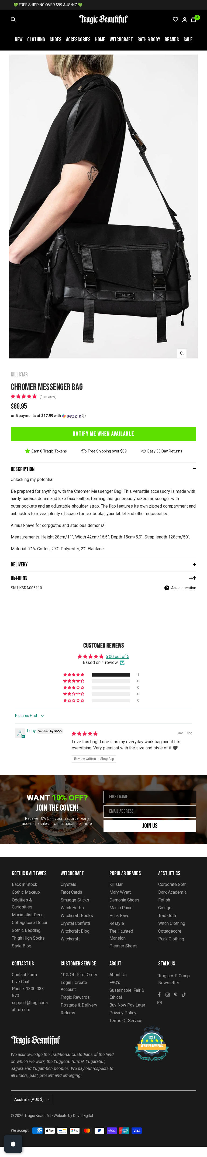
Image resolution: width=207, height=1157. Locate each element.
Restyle (116, 923)
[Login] (184, 19)
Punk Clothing (171, 939)
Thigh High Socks (28, 938)
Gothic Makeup (26, 892)
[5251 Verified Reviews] (146, 1029)
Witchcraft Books (77, 915)
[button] (24, 396)
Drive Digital (83, 1115)
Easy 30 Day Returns (164, 451)
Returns (19, 578)
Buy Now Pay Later (127, 1005)
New (19, 39)
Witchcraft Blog (75, 931)
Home (100, 39)
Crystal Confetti (75, 923)
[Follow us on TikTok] (184, 995)
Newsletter (168, 982)
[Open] (13, 1144)
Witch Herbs (72, 907)
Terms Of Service (125, 1020)
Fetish (164, 900)
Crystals (68, 884)
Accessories (78, 39)
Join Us (150, 826)
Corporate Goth (172, 884)
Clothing (36, 39)
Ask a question (183, 588)
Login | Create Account (74, 986)
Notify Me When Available (103, 433)
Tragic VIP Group (174, 975)
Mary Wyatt (120, 892)
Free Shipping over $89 (107, 451)
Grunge (164, 907)
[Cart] (193, 19)
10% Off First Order (79, 974)
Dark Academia (172, 892)
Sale (188, 39)
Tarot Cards (71, 892)
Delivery (19, 564)
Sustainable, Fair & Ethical (126, 994)
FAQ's (114, 982)
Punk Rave (119, 915)
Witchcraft (121, 39)
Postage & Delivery (79, 1005)
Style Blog (21, 945)
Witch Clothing (171, 923)
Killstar (19, 374)
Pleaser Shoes (123, 945)
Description (22, 469)
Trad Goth (167, 915)
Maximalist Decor (28, 914)
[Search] (13, 19)
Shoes (55, 39)
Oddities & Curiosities (22, 903)
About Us (118, 974)
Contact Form (24, 974)
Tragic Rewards (75, 997)
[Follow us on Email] (160, 1003)
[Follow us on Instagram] (168, 995)
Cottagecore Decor (29, 922)
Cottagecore (169, 931)
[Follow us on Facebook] (160, 995)
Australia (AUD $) (29, 1099)
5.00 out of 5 (117, 656)
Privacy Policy (122, 1012)
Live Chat (20, 981)
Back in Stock (24, 884)
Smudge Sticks (75, 900)
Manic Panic (120, 907)
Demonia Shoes (124, 900)
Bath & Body (148, 39)
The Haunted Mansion (121, 935)
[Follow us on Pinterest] (176, 995)
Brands (172, 39)
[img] (85, 733)
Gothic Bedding (26, 930)
